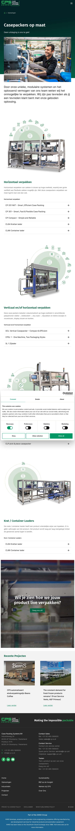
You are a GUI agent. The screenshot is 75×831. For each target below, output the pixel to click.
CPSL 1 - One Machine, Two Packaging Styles (25, 337)
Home (4, 778)
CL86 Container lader (14, 230)
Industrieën (6, 786)
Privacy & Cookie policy (11, 807)
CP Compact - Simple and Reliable (20, 218)
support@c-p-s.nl (54, 754)
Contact (5, 795)
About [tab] (62, 399)
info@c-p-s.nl (9, 753)
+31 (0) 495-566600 (12, 750)
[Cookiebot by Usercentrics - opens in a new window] (64, 393)
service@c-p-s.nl (62, 751)
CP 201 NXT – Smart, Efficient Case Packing (24, 205)
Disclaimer (28, 807)
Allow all (61, 436)
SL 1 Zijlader (10, 343)
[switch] (28, 427)
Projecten (5, 791)
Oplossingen (6, 782)
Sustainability (44, 778)
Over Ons (42, 791)
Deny (14, 436)
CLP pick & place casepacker (18, 444)
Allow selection (37, 436)
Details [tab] (37, 399)
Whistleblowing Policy (45, 807)
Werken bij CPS (45, 786)
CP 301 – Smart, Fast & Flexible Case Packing (25, 211)
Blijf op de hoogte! (46, 782)
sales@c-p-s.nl (50, 739)
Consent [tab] (13, 399)
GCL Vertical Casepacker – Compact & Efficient (26, 331)
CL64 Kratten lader (13, 224)
